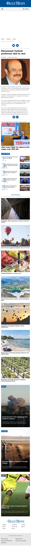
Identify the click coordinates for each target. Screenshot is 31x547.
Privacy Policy (4, 538)
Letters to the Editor (20, 540)
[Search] (23, 9)
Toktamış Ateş (25, 86)
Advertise (3, 542)
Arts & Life (14, 526)
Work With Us (18, 538)
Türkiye (8, 39)
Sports (23, 526)
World (3, 526)
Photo (13, 528)
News (2, 39)
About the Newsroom (6, 540)
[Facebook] (13, 45)
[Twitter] (17, 45)
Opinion (23, 524)
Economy (14, 524)
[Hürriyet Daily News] (15, 3)
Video (3, 528)
